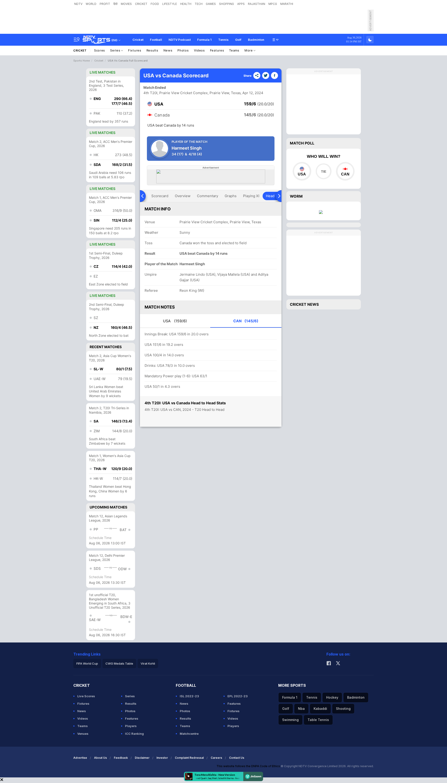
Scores (99, 50)
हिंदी (115, 4)
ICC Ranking (134, 733)
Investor (162, 757)
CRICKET (141, 4)
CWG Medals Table (119, 663)
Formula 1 (204, 39)
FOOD (155, 4)
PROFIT (105, 4)
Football (156, 39)
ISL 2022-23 (189, 696)
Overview (182, 196)
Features (217, 50)
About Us (100, 757)
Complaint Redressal (189, 757)
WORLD (91, 4)
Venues (82, 733)
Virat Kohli (148, 663)
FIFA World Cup (87, 663)
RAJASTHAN (256, 4)
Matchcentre (189, 733)
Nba (301, 709)
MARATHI (286, 4)
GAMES (211, 4)
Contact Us (236, 757)
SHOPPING (226, 4)
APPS (241, 4)
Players (131, 726)
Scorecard (159, 196)
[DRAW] (323, 171)
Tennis (223, 39)
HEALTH (185, 4)
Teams (234, 50)
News (168, 50)
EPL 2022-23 (237, 696)
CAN (245, 321)
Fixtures (134, 50)
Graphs (231, 196)
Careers (216, 757)
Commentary (207, 196)
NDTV (78, 4)
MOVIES (126, 4)
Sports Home (81, 60)
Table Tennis (318, 720)
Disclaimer (142, 757)
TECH (199, 4)
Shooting (343, 709)
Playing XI (251, 196)
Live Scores (86, 696)
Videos (199, 50)
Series (115, 50)
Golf (238, 39)
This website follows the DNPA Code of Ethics (249, 766)
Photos (183, 50)
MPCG (272, 4)
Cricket (137, 39)
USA (175, 321)
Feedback (121, 757)
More (249, 50)
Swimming (290, 720)
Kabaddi (320, 709)
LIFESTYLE (169, 4)
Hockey (332, 697)
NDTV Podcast (180, 39)
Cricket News (304, 304)
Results (152, 50)
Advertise (80, 757)
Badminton (256, 39)
